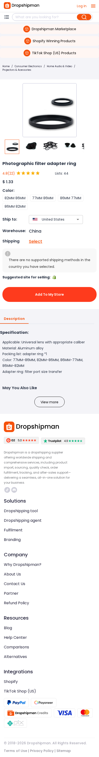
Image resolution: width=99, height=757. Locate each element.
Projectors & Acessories (16, 70)
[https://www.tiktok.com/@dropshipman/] (7, 490)
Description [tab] (14, 318)
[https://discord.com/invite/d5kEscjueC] (14, 490)
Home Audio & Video (59, 66)
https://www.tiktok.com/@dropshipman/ (7, 490)
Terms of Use (15, 750)
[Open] (77, 219)
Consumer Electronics (28, 66)
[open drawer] (93, 6)
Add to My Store (49, 294)
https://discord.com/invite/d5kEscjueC (14, 490)
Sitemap (63, 750)
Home (6, 66)
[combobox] (48, 220)
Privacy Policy (42, 750)
